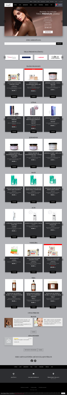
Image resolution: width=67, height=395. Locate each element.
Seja (31, 5)
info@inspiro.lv (33, 377)
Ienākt (56, 1)
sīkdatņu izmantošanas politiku (19, 393)
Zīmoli (46, 5)
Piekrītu (63, 393)
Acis (20, 5)
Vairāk (33, 332)
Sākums (31, 1)
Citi (51, 5)
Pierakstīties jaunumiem (42, 387)
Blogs (38, 1)
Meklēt (52, 1)
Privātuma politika (33, 387)
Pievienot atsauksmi (30, 350)
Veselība (41, 5)
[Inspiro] (8, 5)
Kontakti (47, 1)
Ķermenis (25, 5)
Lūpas (15, 5)
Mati (35, 5)
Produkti (35, 1)
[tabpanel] (33, 21)
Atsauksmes (43, 1)
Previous (5, 21)
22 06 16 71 (13, 377)
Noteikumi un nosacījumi (24, 387)
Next (62, 21)
